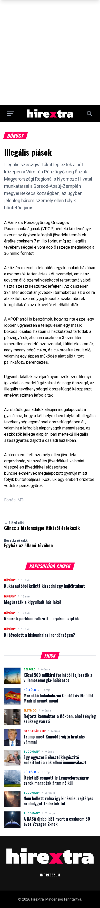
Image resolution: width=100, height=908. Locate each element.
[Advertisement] (50, 53)
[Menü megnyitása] (10, 113)
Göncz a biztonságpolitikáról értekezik (42, 525)
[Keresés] (89, 113)
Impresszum (50, 874)
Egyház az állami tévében (28, 543)
